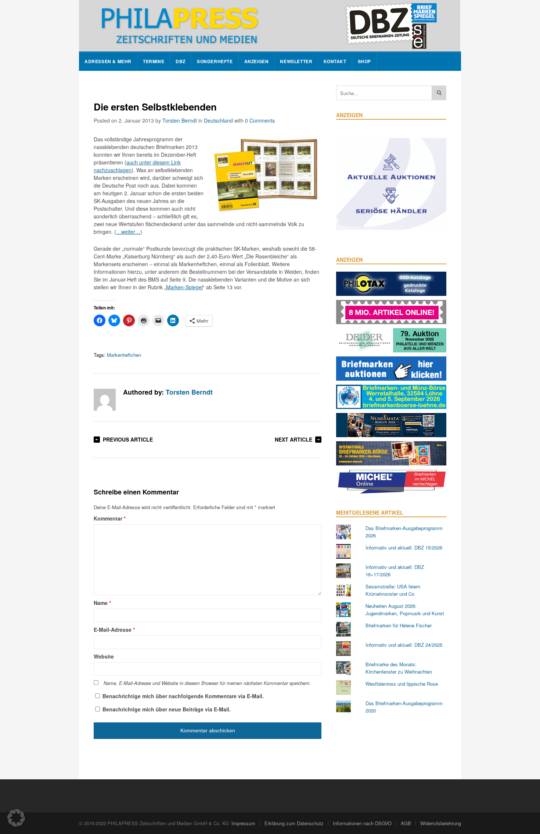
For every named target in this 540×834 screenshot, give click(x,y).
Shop (364, 61)
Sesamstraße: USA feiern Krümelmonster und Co (393, 590)
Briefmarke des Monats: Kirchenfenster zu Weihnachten (399, 668)
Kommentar (110, 518)
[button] (16, 818)
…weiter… (128, 231)
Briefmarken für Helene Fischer (399, 625)
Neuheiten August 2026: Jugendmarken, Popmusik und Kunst (405, 609)
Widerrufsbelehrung (440, 823)
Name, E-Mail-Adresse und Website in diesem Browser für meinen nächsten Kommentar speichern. (207, 683)
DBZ (181, 61)
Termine (153, 61)
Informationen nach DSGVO (362, 823)
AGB (406, 823)
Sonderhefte (215, 61)
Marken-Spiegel (184, 287)
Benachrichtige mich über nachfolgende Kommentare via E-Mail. (183, 696)
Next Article (293, 439)
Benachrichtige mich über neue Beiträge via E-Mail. (166, 709)
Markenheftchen (124, 354)
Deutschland (218, 120)
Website (104, 656)
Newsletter (296, 61)
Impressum (243, 823)
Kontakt (335, 61)
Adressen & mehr (108, 61)
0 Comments (260, 120)
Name (102, 602)
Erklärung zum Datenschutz (294, 823)
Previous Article (128, 439)
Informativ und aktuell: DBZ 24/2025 (404, 644)
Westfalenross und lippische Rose (402, 683)
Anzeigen (256, 61)
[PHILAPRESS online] (269, 25)
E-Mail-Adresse (114, 629)
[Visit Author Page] (105, 400)
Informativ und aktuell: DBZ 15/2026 (404, 547)
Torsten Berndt (179, 120)
